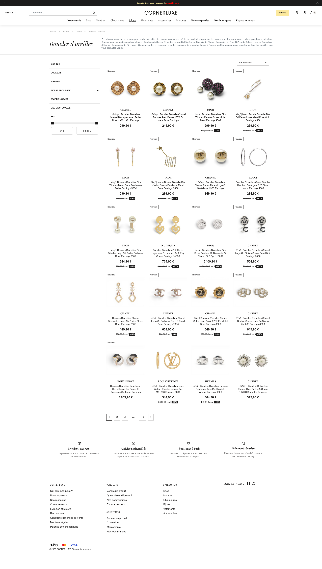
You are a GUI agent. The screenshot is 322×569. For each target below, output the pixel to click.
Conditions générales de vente (66, 517)
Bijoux (166, 504)
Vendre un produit (116, 490)
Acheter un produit (117, 518)
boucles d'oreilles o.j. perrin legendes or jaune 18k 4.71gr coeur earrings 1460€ (168, 253)
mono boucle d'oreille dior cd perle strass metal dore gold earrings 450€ (253, 117)
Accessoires (170, 513)
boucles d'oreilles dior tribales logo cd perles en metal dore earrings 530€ (125, 253)
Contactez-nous (59, 504)
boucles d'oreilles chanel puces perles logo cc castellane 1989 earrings (210, 185)
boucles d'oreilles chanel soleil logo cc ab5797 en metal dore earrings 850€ (210, 321)
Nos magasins (58, 500)
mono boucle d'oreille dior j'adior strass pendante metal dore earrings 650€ (168, 185)
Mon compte (114, 527)
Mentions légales (59, 522)
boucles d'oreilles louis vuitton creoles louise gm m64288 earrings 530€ (168, 389)
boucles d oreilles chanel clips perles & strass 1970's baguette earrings (253, 389)
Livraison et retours (60, 508)
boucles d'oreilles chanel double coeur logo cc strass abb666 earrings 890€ (253, 321)
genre (79, 31)
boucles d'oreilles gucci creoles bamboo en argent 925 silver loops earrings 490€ (253, 185)
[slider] (52, 123)
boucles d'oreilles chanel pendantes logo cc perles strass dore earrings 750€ (125, 321)
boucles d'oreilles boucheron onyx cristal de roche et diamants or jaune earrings (125, 389)
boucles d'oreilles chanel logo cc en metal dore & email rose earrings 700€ (168, 321)
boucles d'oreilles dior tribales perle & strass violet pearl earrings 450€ (210, 117)
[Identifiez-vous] (304, 13)
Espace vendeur (116, 504)
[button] (311, 13)
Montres (167, 495)
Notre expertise (58, 495)
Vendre (282, 13)
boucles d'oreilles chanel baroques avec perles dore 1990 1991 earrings (125, 117)
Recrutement (57, 513)
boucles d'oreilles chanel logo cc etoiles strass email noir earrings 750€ (253, 253)
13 (142, 416)
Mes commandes (116, 531)
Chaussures (170, 500)
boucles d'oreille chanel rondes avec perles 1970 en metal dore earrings (168, 117)
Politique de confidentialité (64, 526)
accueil (52, 31)
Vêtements (169, 508)
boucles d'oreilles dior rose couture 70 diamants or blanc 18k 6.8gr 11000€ (210, 253)
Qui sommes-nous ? (61, 490)
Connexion (113, 522)
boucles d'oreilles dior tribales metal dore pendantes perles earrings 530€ (125, 185)
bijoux (66, 31)
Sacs (166, 490)
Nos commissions (117, 500)
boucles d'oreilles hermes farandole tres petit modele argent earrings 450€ (210, 389)
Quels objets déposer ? (119, 495)
